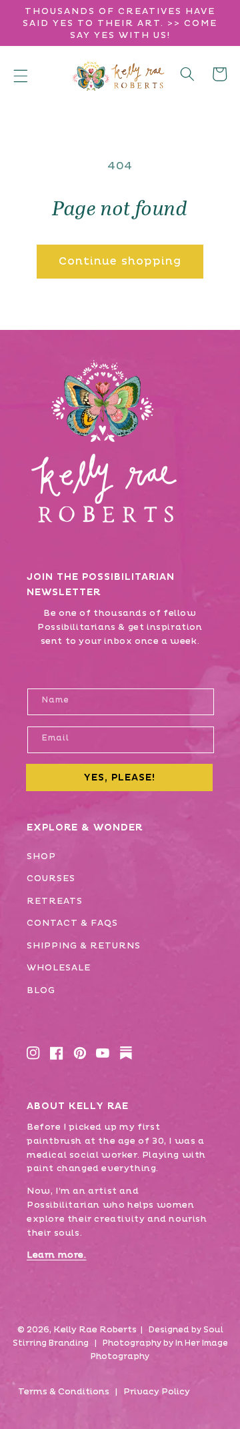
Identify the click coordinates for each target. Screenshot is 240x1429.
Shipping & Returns (84, 945)
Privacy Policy (156, 1391)
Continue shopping (120, 261)
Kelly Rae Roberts (95, 1329)
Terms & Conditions (63, 1391)
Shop (41, 856)
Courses (51, 878)
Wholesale (59, 967)
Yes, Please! (119, 777)
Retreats (55, 901)
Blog (41, 990)
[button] (21, 75)
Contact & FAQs (72, 923)
